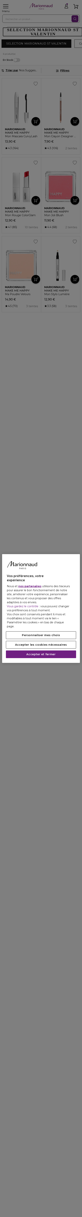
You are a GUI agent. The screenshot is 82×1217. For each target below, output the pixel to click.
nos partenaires (29, 586)
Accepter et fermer (41, 654)
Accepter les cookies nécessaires (41, 644)
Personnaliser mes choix (41, 635)
